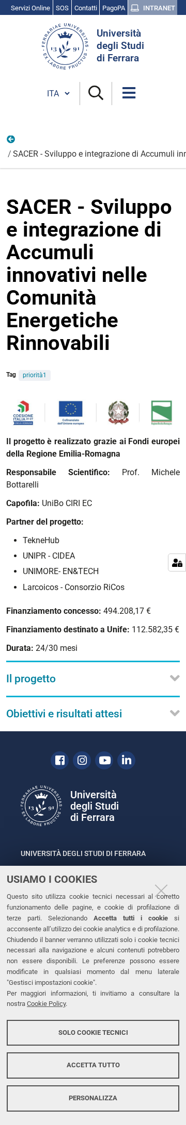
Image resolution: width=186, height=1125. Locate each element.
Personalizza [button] (93, 1098)
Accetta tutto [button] (93, 1065)
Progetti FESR (11, 142)
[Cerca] (96, 93)
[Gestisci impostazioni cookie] (177, 562)
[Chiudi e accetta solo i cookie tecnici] (161, 890)
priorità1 (35, 375)
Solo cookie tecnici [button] (93, 1032)
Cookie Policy (46, 1004)
